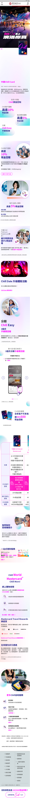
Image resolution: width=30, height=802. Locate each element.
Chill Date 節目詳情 (6, 290)
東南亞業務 (8, 772)
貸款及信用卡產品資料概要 (21, 767)
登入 (28, 4)
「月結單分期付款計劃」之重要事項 (8, 341)
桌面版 (18, 780)
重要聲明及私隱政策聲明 (21, 754)
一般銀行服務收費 (21, 762)
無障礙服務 (20, 774)
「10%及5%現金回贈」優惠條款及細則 (8, 220)
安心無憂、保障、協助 (8, 615)
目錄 (2, 4)
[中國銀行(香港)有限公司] (15, 4)
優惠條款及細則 (4, 640)
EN (26, 0)
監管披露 (19, 777)
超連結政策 (20, 771)
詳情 (2, 559)
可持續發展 (8, 757)
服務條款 (19, 758)
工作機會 (7, 766)
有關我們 (7, 754)
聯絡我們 (7, 763)
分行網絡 (7, 769)
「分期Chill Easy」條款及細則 (7, 401)
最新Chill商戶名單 (6, 174)
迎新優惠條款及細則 (7, 425)
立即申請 (10, 713)
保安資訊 (7, 760)
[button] (3, 377)
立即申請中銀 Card (15, 795)
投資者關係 (8, 775)
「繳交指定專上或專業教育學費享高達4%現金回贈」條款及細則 (14, 254)
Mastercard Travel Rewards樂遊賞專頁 (12, 638)
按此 (19, 86)
